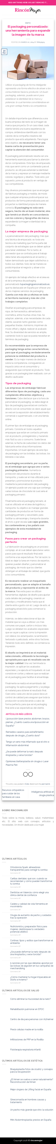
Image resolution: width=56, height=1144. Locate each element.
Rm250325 (41, 42)
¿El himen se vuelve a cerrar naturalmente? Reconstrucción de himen (31, 1080)
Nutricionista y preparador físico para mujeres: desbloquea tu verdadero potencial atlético (28, 929)
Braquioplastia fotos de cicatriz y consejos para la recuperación (31, 1070)
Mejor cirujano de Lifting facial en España (30, 1089)
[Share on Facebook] (25, 774)
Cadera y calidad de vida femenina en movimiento (29, 905)
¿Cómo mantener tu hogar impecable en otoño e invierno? (30, 978)
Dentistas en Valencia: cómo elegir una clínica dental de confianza (29, 893)
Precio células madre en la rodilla (26, 1029)
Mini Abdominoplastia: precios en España (30, 1120)
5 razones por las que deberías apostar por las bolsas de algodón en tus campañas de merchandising (31, 966)
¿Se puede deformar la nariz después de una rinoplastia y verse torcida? (30, 953)
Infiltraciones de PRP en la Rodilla (26, 1039)
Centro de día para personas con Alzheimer (31, 1019)
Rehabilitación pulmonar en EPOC (27, 1009)
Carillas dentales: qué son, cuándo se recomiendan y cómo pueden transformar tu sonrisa (31, 881)
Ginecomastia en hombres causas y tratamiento (28, 1100)
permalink (46, 784)
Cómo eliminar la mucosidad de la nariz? (30, 999)
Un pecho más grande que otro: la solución (31, 1109)
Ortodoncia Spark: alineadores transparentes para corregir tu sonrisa (28, 868)
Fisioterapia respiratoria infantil (25, 1049)
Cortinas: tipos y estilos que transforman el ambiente (31, 941)
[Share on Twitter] (30, 774)
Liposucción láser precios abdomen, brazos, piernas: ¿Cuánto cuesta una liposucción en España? (28, 722)
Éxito (28, 23)
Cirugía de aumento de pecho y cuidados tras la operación (30, 916)
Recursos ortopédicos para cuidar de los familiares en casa (13, 793)
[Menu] (3, 10)
